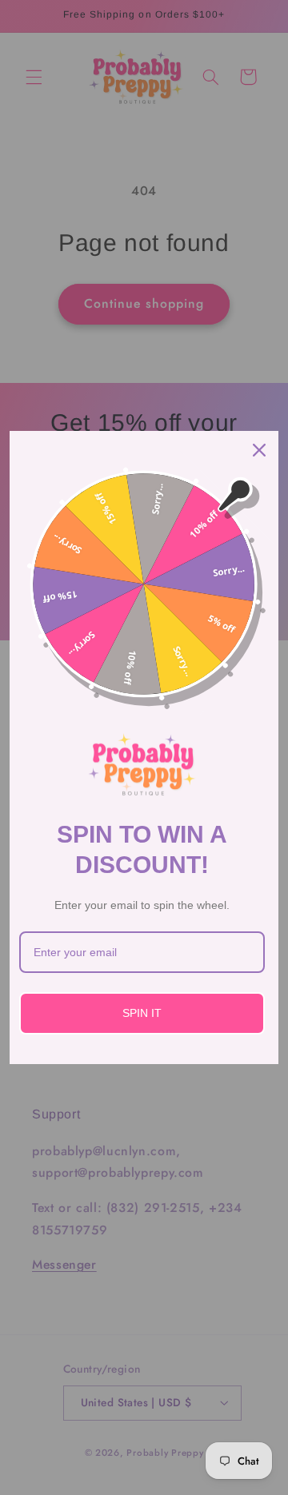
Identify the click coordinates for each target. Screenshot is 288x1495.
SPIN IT (142, 1013)
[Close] (259, 450)
